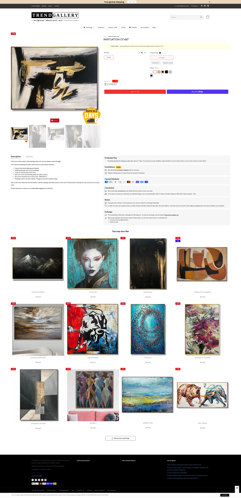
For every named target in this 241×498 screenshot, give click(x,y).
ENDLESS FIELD (148, 423)
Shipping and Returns (38, 490)
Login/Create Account (182, 6)
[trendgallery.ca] (55, 16)
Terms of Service (64, 490)
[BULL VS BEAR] (203, 395)
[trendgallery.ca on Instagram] (42, 480)
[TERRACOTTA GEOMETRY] (203, 264)
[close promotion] (209, 2)
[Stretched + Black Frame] (166, 71)
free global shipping (114, 2)
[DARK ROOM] (148, 264)
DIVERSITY (93, 423)
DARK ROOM (148, 292)
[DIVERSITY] (93, 395)
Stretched (155, 63)
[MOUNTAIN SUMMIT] (38, 264)
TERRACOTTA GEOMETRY (202, 292)
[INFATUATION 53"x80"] (56, 79)
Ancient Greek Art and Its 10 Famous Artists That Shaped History (187, 475)
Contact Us (80, 490)
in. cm (142, 52)
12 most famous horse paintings (177, 473)
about (50, 6)
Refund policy (111, 490)
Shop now (132, 1)
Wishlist (195, 6)
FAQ (73, 490)
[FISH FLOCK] (148, 330)
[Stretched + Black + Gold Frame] (162, 71)
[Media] (97, 120)
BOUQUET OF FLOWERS (202, 357)
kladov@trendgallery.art (38, 472)
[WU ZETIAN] (93, 264)
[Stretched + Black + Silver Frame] (151, 75)
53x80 (109, 57)
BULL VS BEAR (202, 423)
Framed (161, 57)
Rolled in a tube (168, 63)
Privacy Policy (51, 490)
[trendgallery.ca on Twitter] (36, 480)
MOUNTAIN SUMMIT (38, 292)
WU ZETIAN (93, 292)
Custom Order (36, 6)
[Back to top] (237, 492)
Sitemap (89, 490)
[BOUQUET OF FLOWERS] (203, 330)
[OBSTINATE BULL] (93, 330)
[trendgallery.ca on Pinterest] (39, 480)
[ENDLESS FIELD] (148, 395)
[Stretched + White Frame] (155, 71)
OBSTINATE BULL (93, 357)
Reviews (44, 6)
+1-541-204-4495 (37, 476)
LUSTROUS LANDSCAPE (38, 357)
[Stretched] (151, 71)
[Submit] (201, 17)
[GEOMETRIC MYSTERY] (38, 395)
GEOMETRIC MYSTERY (38, 423)
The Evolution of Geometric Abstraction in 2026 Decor (184, 465)
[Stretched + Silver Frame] (170, 71)
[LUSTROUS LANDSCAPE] (38, 330)
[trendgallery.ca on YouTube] (45, 480)
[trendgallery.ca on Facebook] (33, 480)
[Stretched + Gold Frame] (158, 71)
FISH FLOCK (148, 357)
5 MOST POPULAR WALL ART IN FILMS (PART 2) (183, 478)
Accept (225, 495)
